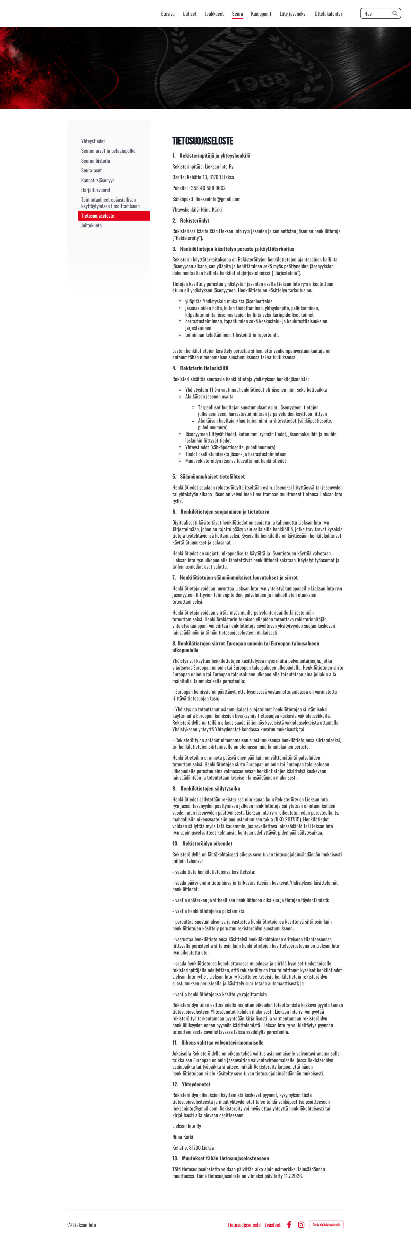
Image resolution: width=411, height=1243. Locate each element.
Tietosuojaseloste (244, 1224)
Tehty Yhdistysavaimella (326, 1224)
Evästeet (273, 1224)
